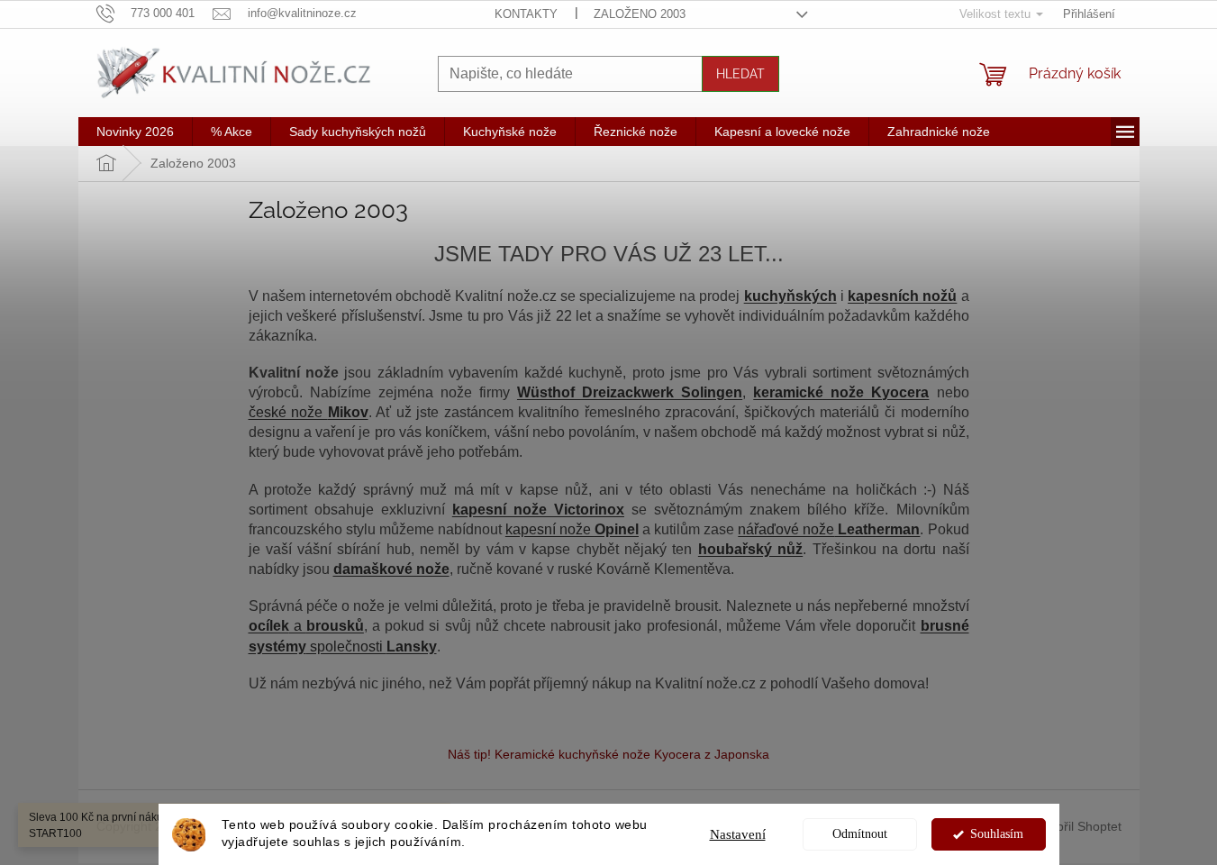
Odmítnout (859, 834)
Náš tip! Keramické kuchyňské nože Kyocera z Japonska (608, 754)
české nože (308, 412)
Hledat (740, 74)
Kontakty (526, 14)
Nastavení (738, 834)
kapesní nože (572, 529)
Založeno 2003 (640, 14)
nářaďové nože (829, 529)
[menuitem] (135, 131)
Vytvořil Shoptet (1077, 825)
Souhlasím (996, 834)
